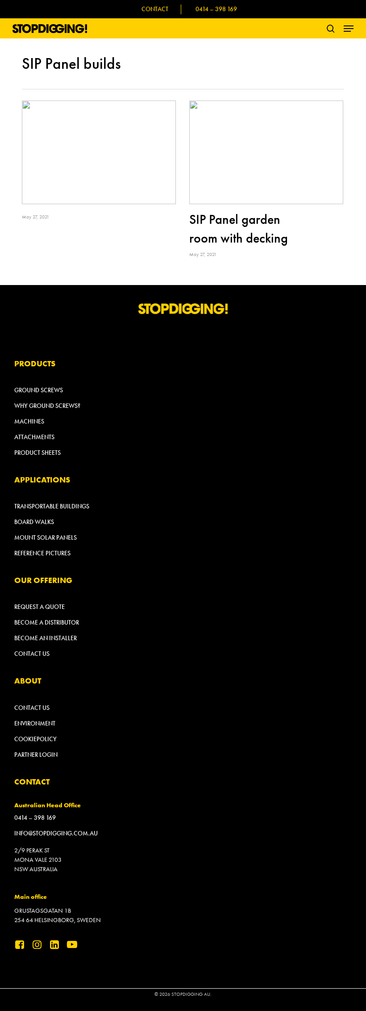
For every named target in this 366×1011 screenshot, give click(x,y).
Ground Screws (38, 390)
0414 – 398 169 (35, 818)
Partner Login (36, 755)
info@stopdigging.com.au (56, 833)
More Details (101, 145)
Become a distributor (46, 622)
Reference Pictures (42, 553)
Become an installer (45, 638)
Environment (34, 723)
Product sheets (37, 453)
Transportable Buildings (51, 506)
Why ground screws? (47, 406)
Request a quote (39, 607)
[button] (349, 28)
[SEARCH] (330, 28)
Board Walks (34, 522)
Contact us (32, 654)
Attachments (34, 437)
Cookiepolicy (35, 739)
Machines (29, 421)
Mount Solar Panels (45, 537)
